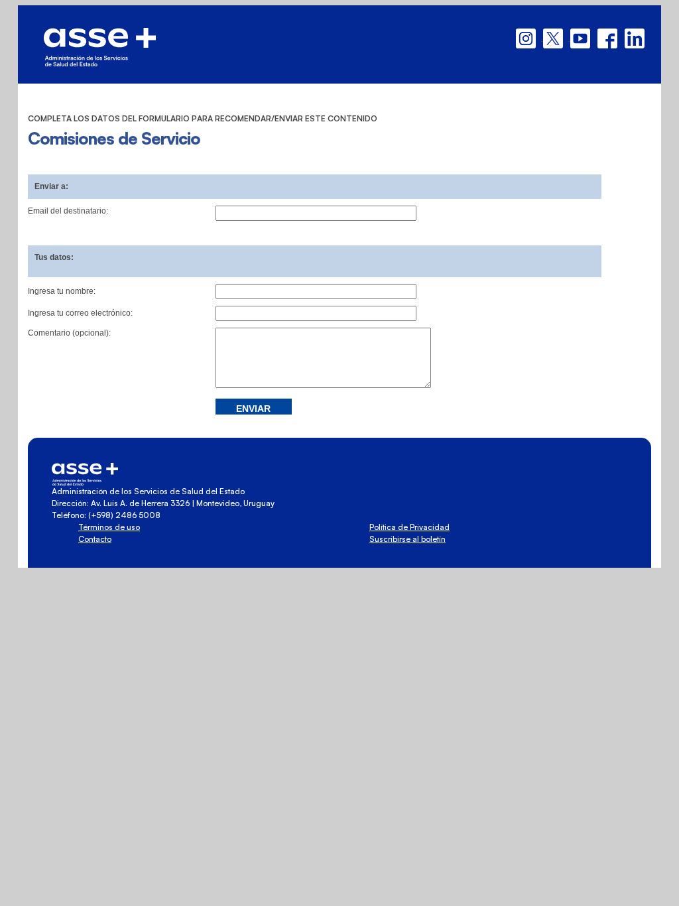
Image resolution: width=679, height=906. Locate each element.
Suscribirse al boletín (407, 539)
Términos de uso (109, 527)
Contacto (94, 539)
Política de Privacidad (409, 527)
